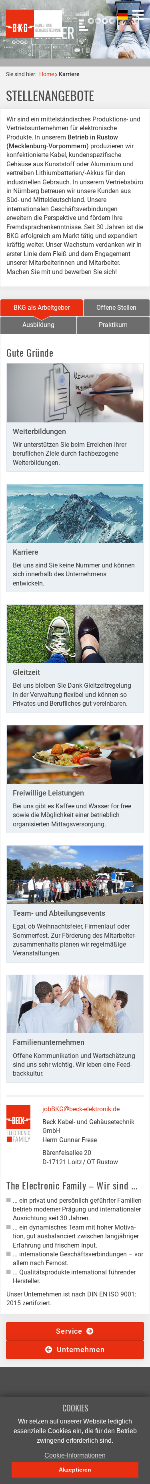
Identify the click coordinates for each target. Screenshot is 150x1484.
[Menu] (138, 15)
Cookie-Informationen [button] (75, 1455)
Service (71, 1331)
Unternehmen (79, 1349)
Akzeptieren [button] (75, 1469)
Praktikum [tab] (113, 325)
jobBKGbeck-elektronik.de (81, 1109)
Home (46, 74)
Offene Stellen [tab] (116, 307)
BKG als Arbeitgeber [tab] (42, 307)
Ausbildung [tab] (38, 325)
